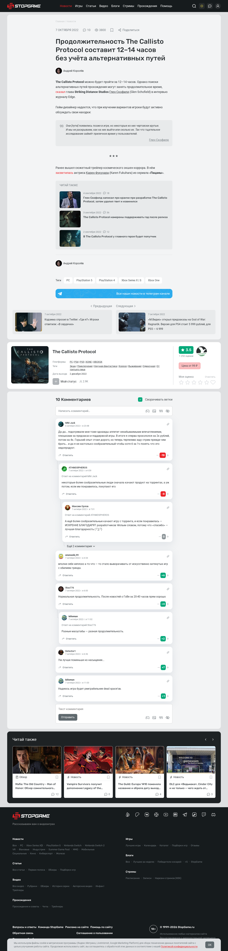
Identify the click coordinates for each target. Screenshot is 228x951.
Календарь (150, 845)
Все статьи (19, 869)
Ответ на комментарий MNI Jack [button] (79, 476)
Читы (45, 906)
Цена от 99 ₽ (190, 365)
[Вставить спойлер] (168, 718)
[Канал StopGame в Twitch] (204, 815)
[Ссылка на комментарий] (168, 424)
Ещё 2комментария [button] (79, 546)
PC (68, 280)
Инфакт (100, 886)
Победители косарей (169, 861)
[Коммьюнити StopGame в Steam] (194, 815)
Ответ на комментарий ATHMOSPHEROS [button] (87, 515)
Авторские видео (82, 886)
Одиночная (149, 366)
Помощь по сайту (101, 927)
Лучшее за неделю (143, 861)
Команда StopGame (50, 927)
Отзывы (195, 845)
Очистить (210, 376)
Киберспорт (46, 853)
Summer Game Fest (59, 849)
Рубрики (32, 886)
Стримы (128, 6)
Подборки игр (68, 869)
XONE (89, 361)
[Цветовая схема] (202, 6)
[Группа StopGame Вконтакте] (147, 815)
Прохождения (147, 6)
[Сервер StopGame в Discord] (213, 815)
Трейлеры (18, 890)
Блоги (115, 6)
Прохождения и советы (26, 906)
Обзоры (52, 869)
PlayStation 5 (84, 280)
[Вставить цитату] (161, 718)
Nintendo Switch (73, 845)
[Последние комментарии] (210, 6)
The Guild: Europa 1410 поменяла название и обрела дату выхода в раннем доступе (139, 786)
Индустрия (39, 849)
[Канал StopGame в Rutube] (175, 815)
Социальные (20, 853)
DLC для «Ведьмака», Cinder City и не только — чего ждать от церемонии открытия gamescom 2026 (190, 786)
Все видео (18, 886)
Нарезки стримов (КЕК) (168, 878)
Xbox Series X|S (34, 845)
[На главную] (24, 6)
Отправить (68, 717)
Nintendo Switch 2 (94, 845)
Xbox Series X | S (131, 280)
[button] (65, 455)
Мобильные (87, 849)
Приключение (84, 366)
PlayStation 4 (107, 280)
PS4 (76, 361)
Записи (147, 878)
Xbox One (153, 280)
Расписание (133, 878)
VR (14, 849)
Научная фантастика (105, 366)
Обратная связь (23, 933)
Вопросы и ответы (24, 927)
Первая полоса (36, 869)
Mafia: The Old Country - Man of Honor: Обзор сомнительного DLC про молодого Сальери (35, 786)
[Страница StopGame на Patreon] (137, 815)
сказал (60, 92)
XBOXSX (97, 361)
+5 (186, 861)
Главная (60, 21)
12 (57, 794)
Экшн (73, 366)
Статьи (91, 6)
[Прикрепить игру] (148, 718)
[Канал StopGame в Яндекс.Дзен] (156, 815)
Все (15, 845)
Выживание (134, 366)
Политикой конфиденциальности (179, 946)
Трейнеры (57, 906)
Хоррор (123, 366)
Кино (33, 853)
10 (88, 30)
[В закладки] (112, 30)
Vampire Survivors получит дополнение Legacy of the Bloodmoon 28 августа (84, 786)
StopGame (196, 861)
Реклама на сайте (77, 927)
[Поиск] (194, 6)
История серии (60, 886)
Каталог (164, 845)
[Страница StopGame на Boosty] (128, 815)
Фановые (24, 849)
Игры (79, 6)
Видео (103, 6)
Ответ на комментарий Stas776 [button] (79, 625)
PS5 (82, 361)
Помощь (166, 6)
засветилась (64, 172)
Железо (60, 853)
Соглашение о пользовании (94, 933)
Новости (66, 6)
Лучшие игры (133, 845)
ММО (75, 849)
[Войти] (218, 6)
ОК (209, 944)
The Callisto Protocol (74, 351)
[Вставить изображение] (154, 718)
